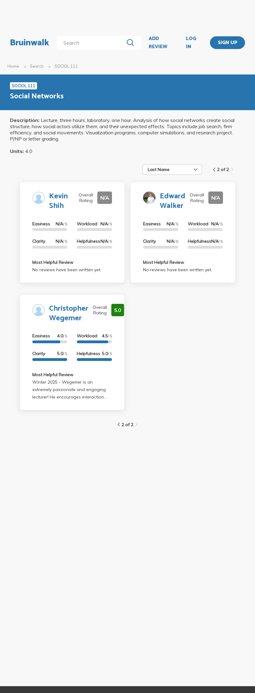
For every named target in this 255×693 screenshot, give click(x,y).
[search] (91, 43)
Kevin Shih (58, 201)
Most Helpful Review (52, 262)
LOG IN (191, 43)
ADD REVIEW (158, 43)
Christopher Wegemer (68, 313)
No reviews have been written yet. (66, 269)
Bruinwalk (29, 43)
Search (37, 66)
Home (13, 66)
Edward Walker (172, 201)
